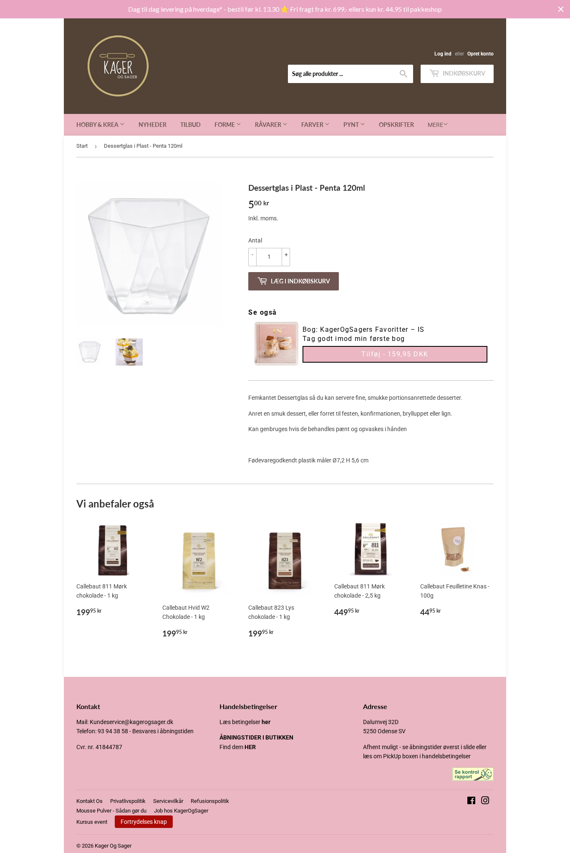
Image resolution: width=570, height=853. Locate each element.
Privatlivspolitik (128, 801)
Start (82, 146)
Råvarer (268, 124)
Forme (225, 124)
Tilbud (190, 124)
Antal (255, 240)
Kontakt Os (89, 801)
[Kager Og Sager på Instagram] (485, 801)
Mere (435, 124)
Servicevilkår (168, 801)
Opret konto (480, 54)
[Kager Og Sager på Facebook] (471, 801)
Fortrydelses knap (144, 821)
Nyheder (152, 124)
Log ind (442, 54)
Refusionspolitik (210, 801)
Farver (313, 124)
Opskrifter (396, 124)
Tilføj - (395, 354)
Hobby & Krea (98, 124)
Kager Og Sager (113, 846)
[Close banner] (561, 9)
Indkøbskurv (463, 73)
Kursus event (91, 822)
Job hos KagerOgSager (181, 811)
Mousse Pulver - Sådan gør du (111, 811)
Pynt (351, 124)
